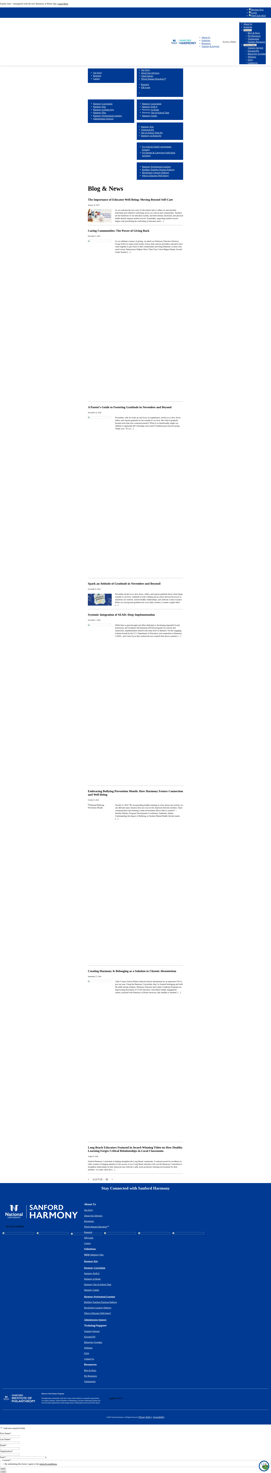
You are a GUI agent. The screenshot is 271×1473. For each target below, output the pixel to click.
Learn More (63, 3)
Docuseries (89, 1221)
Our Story (97, 72)
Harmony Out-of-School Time (97, 1284)
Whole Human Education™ (153, 79)
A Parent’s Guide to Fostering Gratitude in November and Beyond (129, 407)
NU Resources (90, 1376)
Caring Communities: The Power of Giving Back (118, 230)
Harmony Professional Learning (107, 115)
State (3, 1457)
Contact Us (89, 1359)
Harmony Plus (99, 112)
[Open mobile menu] (240, 21)
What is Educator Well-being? (155, 175)
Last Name (5, 1439)
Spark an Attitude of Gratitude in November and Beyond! (124, 583)
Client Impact (147, 76)
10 (107, 1179)
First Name (5, 1433)
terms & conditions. (48, 1464)
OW (117, 1398)
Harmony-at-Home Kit (151, 135)
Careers (96, 78)
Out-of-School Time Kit (152, 132)
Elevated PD (89, 1336)
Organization (6, 1451)
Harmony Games (149, 115)
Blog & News (90, 1370)
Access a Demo (229, 42)
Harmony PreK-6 (149, 106)
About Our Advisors (150, 73)
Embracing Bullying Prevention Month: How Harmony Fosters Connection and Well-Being (135, 793)
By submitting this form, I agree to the (31, 1464)
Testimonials (89, 1381)
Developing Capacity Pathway (155, 172)
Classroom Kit (147, 129)
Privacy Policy (145, 1417)
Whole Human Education (95, 1226)
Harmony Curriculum (102, 103)
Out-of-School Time (160, 112)
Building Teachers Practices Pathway (100, 1302)
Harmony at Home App (103, 109)
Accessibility (159, 1417)
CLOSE (3, 1472)
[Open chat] (264, 1466)
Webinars (88, 1347)
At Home (155, 109)
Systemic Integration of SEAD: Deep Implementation (121, 614)
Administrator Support (103, 118)
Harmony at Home (92, 1279)
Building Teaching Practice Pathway (158, 169)
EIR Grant (145, 87)
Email (3, 1445)
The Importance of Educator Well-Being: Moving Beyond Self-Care (130, 199)
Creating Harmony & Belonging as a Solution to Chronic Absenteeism (132, 971)
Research (97, 75)
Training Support (92, 1331)
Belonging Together (93, 1342)
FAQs (86, 1353)
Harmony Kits (99, 106)
